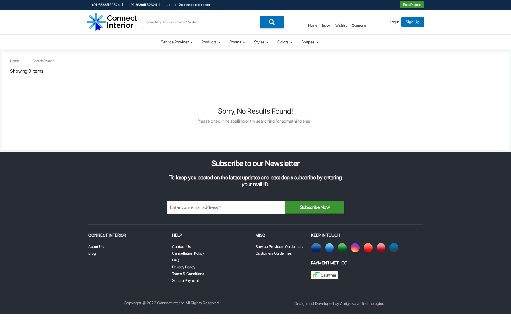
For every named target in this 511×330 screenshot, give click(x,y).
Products (209, 42)
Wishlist (341, 25)
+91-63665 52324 (105, 5)
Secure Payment (185, 280)
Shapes (308, 42)
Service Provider (175, 42)
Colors (283, 42)
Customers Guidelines (274, 253)
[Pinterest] (382, 247)
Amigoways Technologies (362, 303)
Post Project (412, 5)
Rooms (235, 42)
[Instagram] (356, 247)
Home (312, 25)
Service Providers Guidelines (279, 246)
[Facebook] (317, 247)
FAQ (175, 260)
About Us (96, 246)
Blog (92, 253)
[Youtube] (369, 247)
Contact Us (181, 246)
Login (394, 21)
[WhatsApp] (343, 247)
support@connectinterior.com (187, 5)
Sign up (413, 21)
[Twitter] (330, 247)
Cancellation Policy (188, 253)
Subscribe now (315, 207)
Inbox (326, 25)
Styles (260, 42)
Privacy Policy (183, 267)
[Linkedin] (394, 247)
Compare (359, 25)
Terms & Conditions (188, 274)
